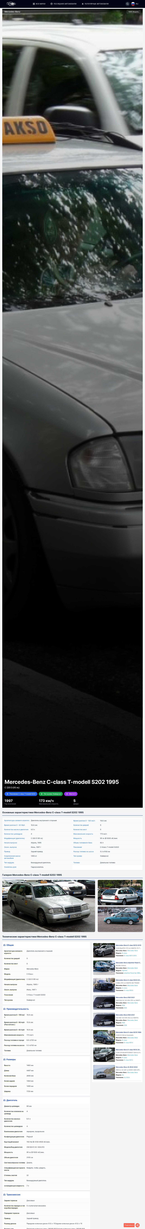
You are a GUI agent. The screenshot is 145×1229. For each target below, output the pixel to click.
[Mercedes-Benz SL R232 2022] (104, 1072)
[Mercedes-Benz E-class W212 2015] (104, 950)
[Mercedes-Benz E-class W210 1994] (104, 1037)
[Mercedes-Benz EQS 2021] (104, 1002)
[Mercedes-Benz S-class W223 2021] (104, 985)
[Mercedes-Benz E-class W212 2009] (104, 1055)
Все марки (40, 4)
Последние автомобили (65, 4)
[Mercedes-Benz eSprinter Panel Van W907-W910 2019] (104, 967)
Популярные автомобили (97, 4)
